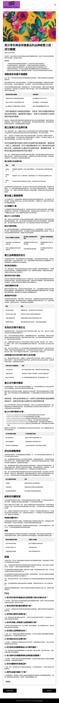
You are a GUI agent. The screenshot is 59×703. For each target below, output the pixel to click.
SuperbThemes (39, 700)
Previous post (9, 690)
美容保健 (8, 681)
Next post (49, 690)
